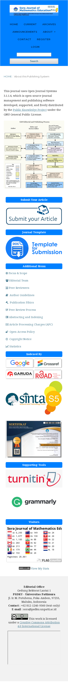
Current (30, 24)
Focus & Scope (18, 273)
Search (34, 61)
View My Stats (40, 568)
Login (35, 46)
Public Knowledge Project (30, 110)
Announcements (24, 31)
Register (43, 39)
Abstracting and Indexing (26, 317)
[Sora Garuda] (20, 378)
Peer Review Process (22, 310)
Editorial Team (18, 280)
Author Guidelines (22, 295)
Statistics (15, 346)
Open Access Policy (22, 331)
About (48, 31)
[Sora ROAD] (48, 378)
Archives (49, 24)
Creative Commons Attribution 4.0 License (39, 624)
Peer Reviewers (19, 288)
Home (14, 24)
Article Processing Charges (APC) (31, 324)
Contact (24, 39)
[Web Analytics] (24, 568)
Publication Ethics (22, 302)
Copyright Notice (20, 339)
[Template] (34, 258)
